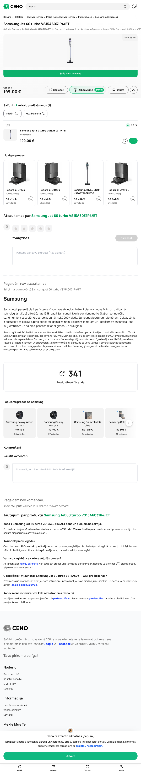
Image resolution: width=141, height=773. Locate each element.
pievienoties (96, 598)
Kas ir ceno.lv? (11, 674)
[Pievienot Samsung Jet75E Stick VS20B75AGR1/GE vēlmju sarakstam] (98, 198)
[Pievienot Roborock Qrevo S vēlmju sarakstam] (133, 198)
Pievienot (126, 238)
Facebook (64, 644)
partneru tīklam (62, 598)
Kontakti (8, 714)
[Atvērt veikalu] (133, 141)
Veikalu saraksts (12, 709)
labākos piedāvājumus (24, 584)
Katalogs (8, 688)
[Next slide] (129, 423)
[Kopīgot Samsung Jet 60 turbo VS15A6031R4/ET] (134, 90)
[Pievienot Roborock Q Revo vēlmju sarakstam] (64, 198)
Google (48, 644)
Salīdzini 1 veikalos (70, 73)
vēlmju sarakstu (29, 563)
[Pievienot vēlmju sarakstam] (125, 141)
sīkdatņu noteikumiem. (89, 745)
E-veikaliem (9, 683)
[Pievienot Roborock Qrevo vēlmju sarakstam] (30, 198)
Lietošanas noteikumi (15, 705)
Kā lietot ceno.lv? (12, 679)
